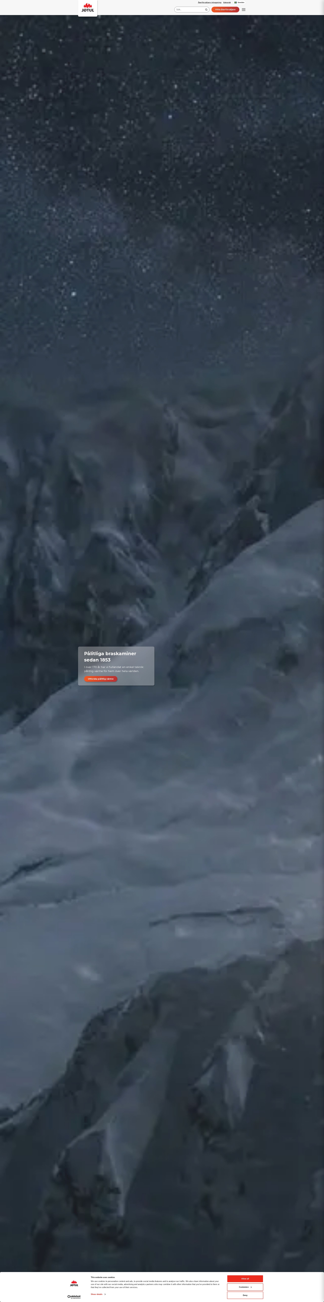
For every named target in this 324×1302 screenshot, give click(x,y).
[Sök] (206, 10)
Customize (244, 1287)
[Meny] (243, 9)
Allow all (245, 1279)
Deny (245, 1295)
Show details (96, 1294)
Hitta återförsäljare (225, 9)
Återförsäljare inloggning (209, 2)
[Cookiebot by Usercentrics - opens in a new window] (74, 1297)
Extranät (227, 2)
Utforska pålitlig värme (101, 679)
